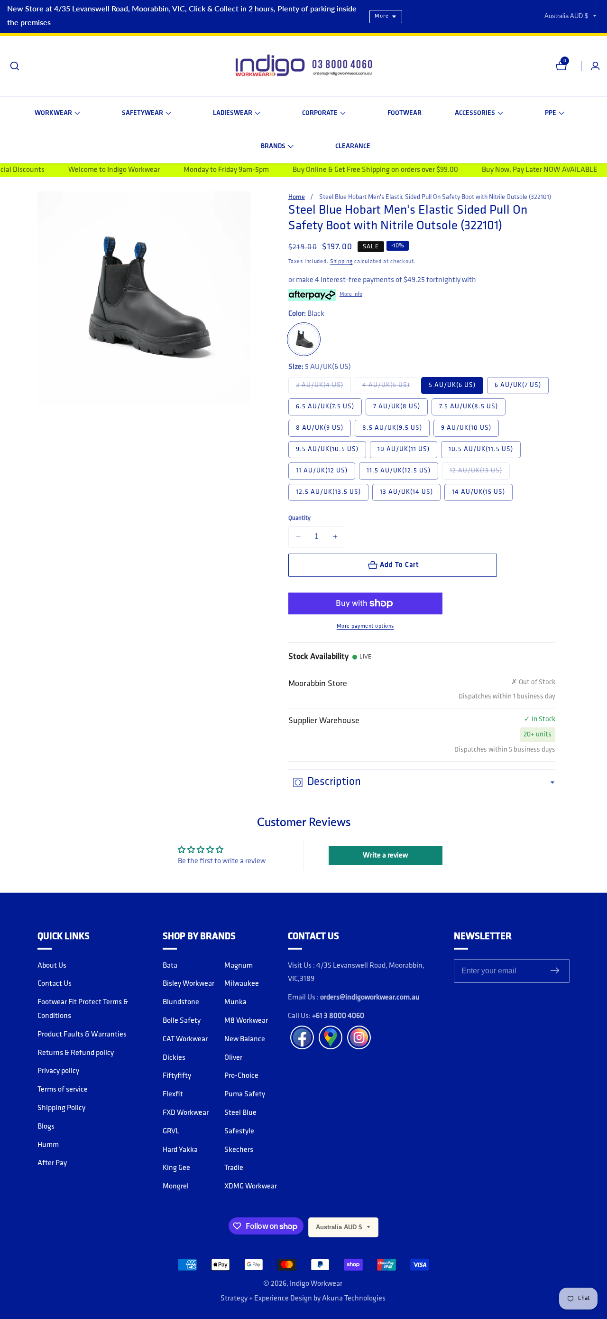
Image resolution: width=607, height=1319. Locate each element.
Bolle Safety (182, 1021)
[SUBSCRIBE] (554, 970)
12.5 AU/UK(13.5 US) (328, 492)
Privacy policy (58, 1071)
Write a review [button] (385, 855)
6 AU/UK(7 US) (518, 385)
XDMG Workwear (250, 1186)
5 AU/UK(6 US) (452, 385)
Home (296, 197)
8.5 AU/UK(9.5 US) (392, 428)
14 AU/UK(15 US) (478, 492)
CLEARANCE (352, 146)
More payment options (365, 626)
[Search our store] (14, 66)
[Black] (303, 339)
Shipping (341, 261)
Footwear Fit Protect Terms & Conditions (82, 1009)
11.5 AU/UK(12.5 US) (399, 470)
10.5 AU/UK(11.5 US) (481, 449)
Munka (235, 1002)
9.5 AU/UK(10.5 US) (327, 449)
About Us (51, 966)
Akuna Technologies (354, 1298)
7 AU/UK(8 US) (396, 406)
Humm (48, 1145)
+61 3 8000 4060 (338, 1016)
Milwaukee (241, 984)
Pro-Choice (241, 1076)
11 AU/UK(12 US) (322, 470)
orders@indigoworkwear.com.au (370, 997)
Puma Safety (244, 1094)
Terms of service (62, 1089)
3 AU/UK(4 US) (323, 385)
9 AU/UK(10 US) (466, 428)
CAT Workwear (185, 1039)
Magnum (238, 966)
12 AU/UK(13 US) (480, 470)
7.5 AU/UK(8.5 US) (468, 406)
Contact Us (54, 984)
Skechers (238, 1150)
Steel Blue (240, 1113)
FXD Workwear (186, 1113)
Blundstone (181, 1002)
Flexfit (173, 1094)
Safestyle (239, 1131)
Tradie (233, 1168)
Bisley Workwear (188, 984)
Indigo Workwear (316, 1284)
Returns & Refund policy (75, 1053)
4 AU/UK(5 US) (389, 385)
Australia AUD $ (567, 15)
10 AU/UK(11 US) (403, 449)
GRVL (171, 1131)
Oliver (233, 1058)
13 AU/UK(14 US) (406, 492)
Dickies (174, 1058)
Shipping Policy (61, 1108)
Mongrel (176, 1186)
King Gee (176, 1168)
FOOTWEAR (404, 113)
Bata (170, 966)
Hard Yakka (180, 1150)
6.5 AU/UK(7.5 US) (325, 406)
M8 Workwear (246, 1021)
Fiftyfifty (177, 1076)
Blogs (46, 1127)
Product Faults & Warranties (82, 1034)
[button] (57, 113)
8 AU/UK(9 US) (319, 428)
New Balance (244, 1039)
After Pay (52, 1163)
